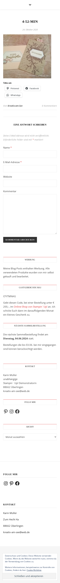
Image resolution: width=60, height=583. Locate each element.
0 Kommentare (49, 105)
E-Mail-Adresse (12, 162)
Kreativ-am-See (15, 105)
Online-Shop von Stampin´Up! (30, 306)
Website (7, 176)
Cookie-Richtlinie (34, 570)
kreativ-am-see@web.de (16, 391)
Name (7, 147)
